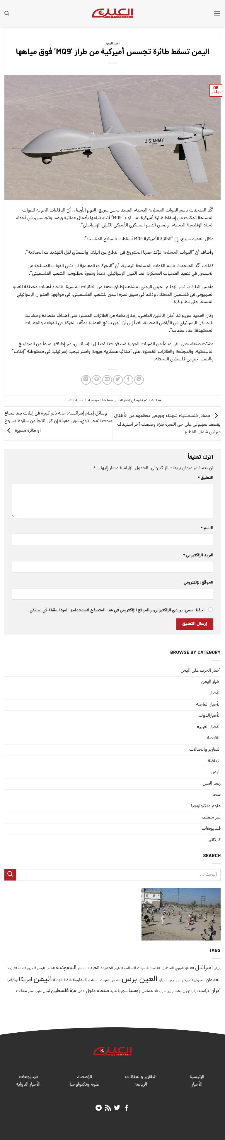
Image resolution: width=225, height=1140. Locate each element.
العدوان (213, 980)
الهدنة (58, 980)
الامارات (143, 968)
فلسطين (60, 991)
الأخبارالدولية (209, 715)
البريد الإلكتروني (198, 555)
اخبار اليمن (112, 44)
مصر (31, 991)
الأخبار (215, 693)
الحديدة (106, 968)
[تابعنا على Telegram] (99, 1108)
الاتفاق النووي (184, 968)
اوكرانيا (12, 980)
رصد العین (211, 783)
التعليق (205, 478)
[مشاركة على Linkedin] (86, 380)
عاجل (91, 991)
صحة (216, 794)
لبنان (46, 991)
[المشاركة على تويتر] (118, 380)
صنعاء (103, 991)
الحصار (82, 968)
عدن (81, 991)
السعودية (66, 968)
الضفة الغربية (17, 968)
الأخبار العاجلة (208, 704)
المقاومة (80, 980)
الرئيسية (197, 1077)
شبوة (113, 991)
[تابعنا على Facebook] (126, 1108)
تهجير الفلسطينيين (178, 991)
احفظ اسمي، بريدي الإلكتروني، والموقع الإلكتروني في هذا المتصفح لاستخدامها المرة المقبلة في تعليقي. (116, 610)
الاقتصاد (213, 738)
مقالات (21, 991)
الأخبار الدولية (28, 1084)
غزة (73, 991)
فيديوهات (211, 828)
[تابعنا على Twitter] (117, 1108)
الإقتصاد (84, 1077)
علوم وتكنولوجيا (206, 806)
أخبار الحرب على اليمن (200, 670)
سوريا (122, 991)
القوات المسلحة (99, 980)
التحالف (130, 968)
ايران (215, 991)
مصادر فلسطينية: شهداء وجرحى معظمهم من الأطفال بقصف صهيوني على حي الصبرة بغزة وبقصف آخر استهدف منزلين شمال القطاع (167, 424)
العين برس (139, 979)
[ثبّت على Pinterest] (96, 380)
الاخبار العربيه (209, 727)
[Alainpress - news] (112, 13)
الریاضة (214, 761)
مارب (38, 991)
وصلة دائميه (74, 400)
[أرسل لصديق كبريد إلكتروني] (107, 380)
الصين (31, 968)
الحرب (93, 968)
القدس (115, 980)
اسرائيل (204, 968)
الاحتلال (168, 968)
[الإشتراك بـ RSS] (108, 1108)
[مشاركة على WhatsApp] (139, 380)
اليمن (42, 979)
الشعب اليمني (46, 968)
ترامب (204, 991)
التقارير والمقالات (205, 749)
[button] (217, 13)
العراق (162, 980)
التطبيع (118, 968)
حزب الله (160, 991)
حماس (147, 991)
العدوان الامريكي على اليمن (186, 980)
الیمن (216, 772)
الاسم (207, 528)
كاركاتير (214, 840)
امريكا (25, 980)
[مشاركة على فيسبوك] (128, 380)
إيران (217, 968)
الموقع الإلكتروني (198, 583)
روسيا (134, 991)
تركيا (194, 991)
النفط (67, 980)
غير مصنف (211, 817)
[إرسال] (10, 875)
